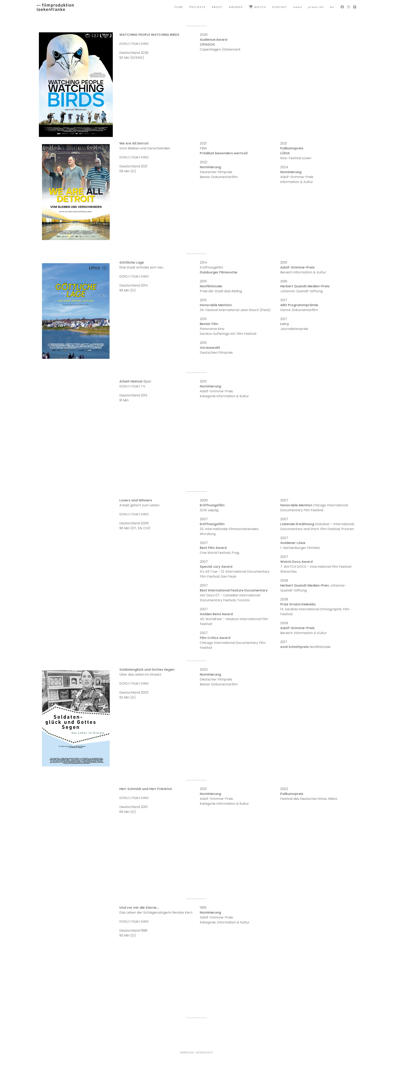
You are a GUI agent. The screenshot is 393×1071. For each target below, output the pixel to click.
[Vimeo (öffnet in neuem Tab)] (355, 7)
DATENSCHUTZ (204, 1052)
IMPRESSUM (187, 1052)
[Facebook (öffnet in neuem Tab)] (342, 7)
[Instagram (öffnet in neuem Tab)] (349, 7)
